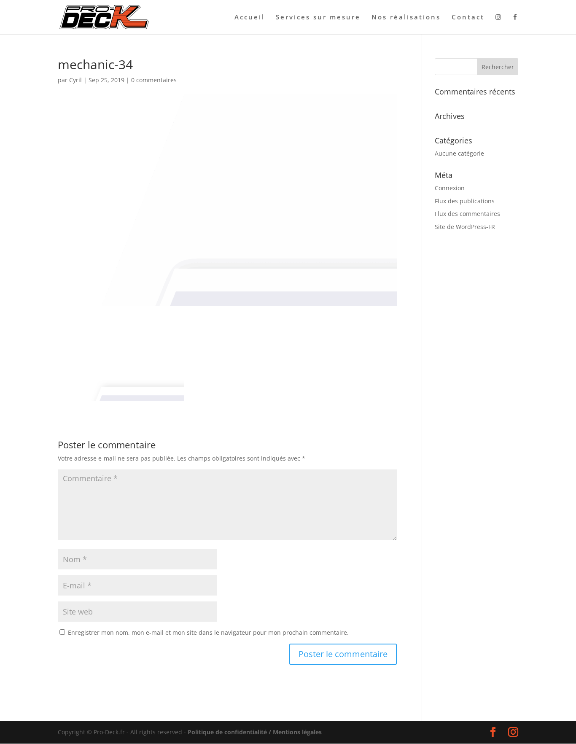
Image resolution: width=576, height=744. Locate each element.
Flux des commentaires (467, 214)
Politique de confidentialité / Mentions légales (255, 732)
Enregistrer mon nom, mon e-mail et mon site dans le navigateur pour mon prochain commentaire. (208, 632)
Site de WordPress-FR (465, 227)
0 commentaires (154, 80)
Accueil (249, 17)
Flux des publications (465, 201)
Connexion (450, 188)
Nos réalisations (406, 17)
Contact (468, 17)
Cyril (75, 80)
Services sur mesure (318, 17)
